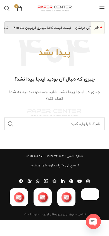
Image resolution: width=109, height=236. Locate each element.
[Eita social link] (46, 181)
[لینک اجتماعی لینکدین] (63, 181)
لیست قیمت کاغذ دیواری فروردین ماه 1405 (42, 27)
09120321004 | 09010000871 (45, 156)
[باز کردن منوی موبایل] (102, 8)
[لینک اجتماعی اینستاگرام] (88, 181)
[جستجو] (7, 8)
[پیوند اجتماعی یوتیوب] (79, 181)
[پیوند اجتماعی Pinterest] (71, 181)
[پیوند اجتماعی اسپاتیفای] (54, 181)
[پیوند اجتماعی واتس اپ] (38, 181)
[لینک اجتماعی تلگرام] (21, 181)
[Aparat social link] (29, 181)
